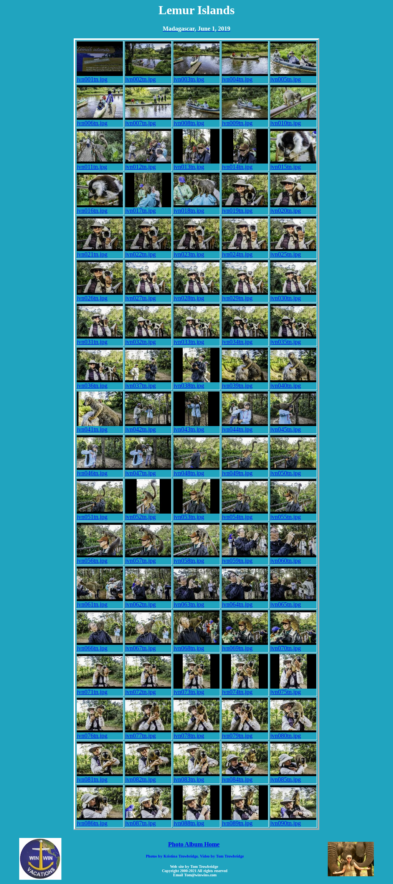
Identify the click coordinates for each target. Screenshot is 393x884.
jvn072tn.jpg (140, 692)
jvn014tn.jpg (237, 167)
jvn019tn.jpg (237, 210)
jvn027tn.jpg (140, 298)
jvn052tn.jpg (140, 517)
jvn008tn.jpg (188, 123)
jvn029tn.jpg (237, 298)
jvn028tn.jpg (188, 298)
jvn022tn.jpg (140, 254)
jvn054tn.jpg (237, 517)
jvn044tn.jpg (237, 429)
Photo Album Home (194, 844)
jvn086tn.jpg (92, 823)
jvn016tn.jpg (92, 210)
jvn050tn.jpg (285, 473)
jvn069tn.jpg (237, 648)
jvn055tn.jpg (285, 517)
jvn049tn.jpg (237, 473)
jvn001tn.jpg (92, 79)
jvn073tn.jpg (188, 692)
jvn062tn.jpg (140, 604)
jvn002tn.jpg (140, 79)
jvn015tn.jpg (285, 167)
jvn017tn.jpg (140, 210)
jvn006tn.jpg (92, 123)
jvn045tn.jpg (285, 429)
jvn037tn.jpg (140, 385)
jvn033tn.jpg (188, 342)
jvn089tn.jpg (237, 823)
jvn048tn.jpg (188, 473)
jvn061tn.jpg (92, 604)
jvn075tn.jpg (285, 692)
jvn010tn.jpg (285, 123)
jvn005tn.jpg (285, 79)
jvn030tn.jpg (285, 298)
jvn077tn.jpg (140, 735)
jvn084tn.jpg (237, 779)
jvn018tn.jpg (188, 210)
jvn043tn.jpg (188, 429)
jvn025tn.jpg (285, 254)
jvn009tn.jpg (237, 123)
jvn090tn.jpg (285, 823)
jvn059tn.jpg (237, 560)
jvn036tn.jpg (92, 385)
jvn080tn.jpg (285, 735)
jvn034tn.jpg (237, 342)
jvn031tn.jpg (92, 342)
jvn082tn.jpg (140, 779)
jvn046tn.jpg (92, 473)
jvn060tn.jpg (285, 560)
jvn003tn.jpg (188, 79)
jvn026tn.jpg (92, 298)
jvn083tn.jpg (188, 779)
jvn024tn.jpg (237, 254)
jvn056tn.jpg (92, 560)
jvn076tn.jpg (92, 735)
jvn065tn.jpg (285, 604)
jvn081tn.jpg (92, 779)
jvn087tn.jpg (140, 823)
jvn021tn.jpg (92, 254)
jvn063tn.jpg (188, 604)
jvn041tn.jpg (92, 429)
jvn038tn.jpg (188, 385)
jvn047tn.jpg (140, 473)
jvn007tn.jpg (140, 123)
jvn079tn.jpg (237, 735)
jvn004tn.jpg (237, 79)
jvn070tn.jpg (285, 648)
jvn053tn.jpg (188, 517)
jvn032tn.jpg (140, 342)
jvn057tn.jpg (140, 560)
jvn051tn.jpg (92, 517)
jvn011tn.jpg (92, 167)
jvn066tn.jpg (92, 648)
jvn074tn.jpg (237, 692)
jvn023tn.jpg (188, 254)
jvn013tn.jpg (188, 167)
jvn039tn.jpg (237, 385)
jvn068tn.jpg (188, 648)
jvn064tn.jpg (237, 604)
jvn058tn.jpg (188, 560)
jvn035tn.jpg (285, 342)
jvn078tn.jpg (188, 735)
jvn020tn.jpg (285, 210)
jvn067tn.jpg (140, 648)
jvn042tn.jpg (140, 429)
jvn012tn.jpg (140, 167)
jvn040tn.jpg (285, 385)
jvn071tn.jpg (92, 692)
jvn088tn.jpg (188, 823)
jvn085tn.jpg (285, 779)
